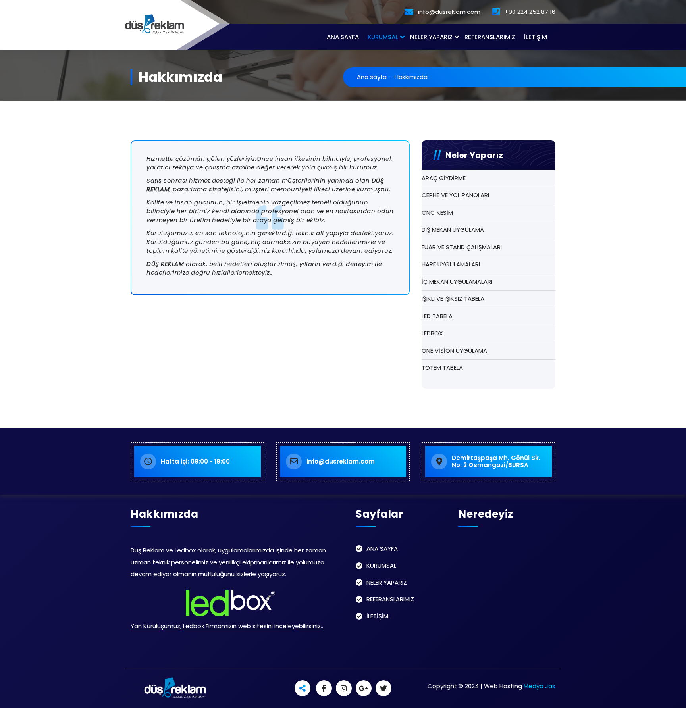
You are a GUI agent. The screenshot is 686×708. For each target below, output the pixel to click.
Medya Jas (539, 686)
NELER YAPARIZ (431, 37)
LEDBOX (432, 333)
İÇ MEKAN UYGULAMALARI (457, 281)
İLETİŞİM (535, 37)
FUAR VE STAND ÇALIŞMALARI (462, 247)
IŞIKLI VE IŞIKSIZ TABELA (453, 298)
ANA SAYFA (343, 37)
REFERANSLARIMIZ (489, 37)
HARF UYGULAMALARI (451, 264)
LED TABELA (437, 316)
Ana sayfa (372, 77)
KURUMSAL (383, 37)
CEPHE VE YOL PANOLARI (455, 195)
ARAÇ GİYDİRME (444, 178)
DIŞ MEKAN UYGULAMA (453, 229)
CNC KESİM (437, 212)
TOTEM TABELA (442, 368)
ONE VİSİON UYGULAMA (454, 350)
